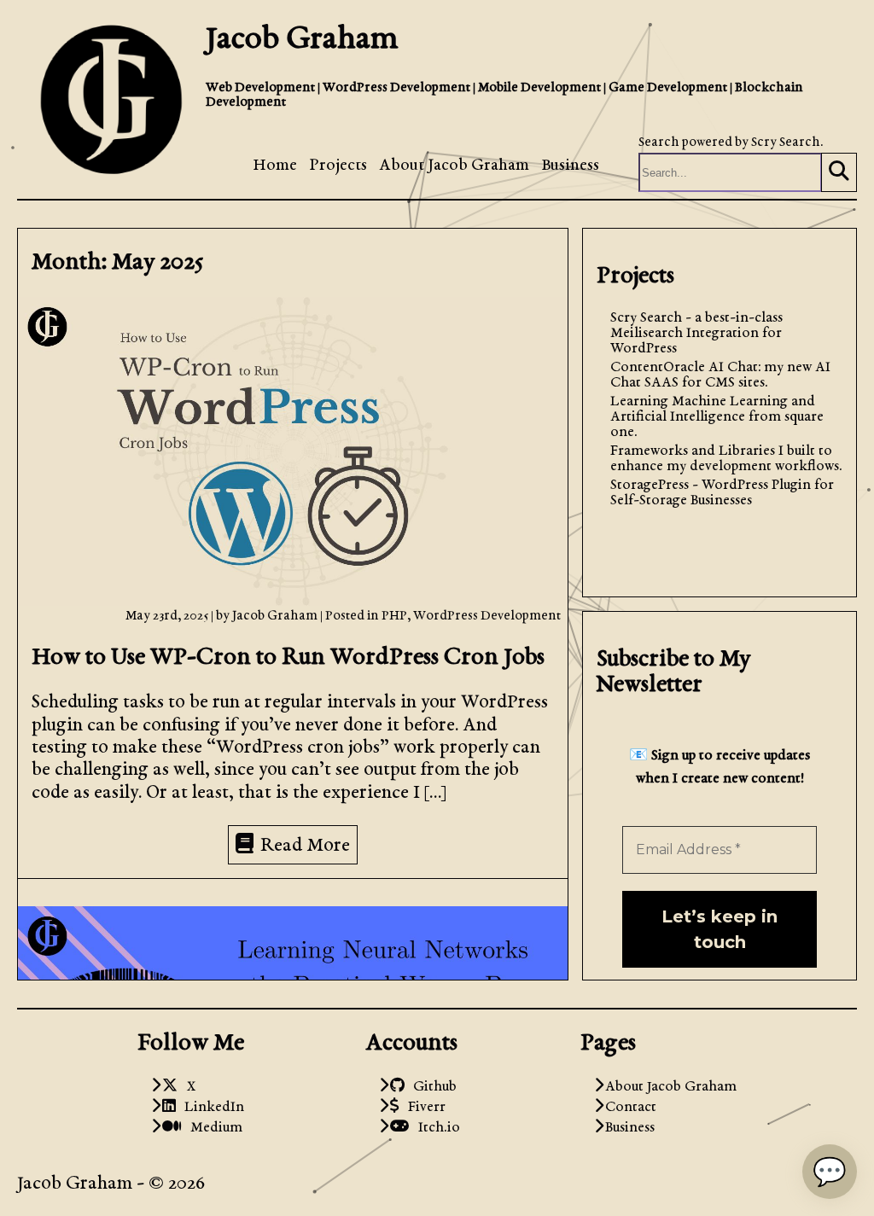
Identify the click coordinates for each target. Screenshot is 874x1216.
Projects (338, 166)
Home (275, 166)
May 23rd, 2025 (168, 616)
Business (570, 166)
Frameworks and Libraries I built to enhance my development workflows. (726, 459)
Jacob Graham (302, 40)
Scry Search (785, 143)
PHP (394, 616)
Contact (630, 1107)
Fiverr (422, 1107)
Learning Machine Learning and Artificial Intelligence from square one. (717, 417)
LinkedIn (210, 1107)
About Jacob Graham (454, 166)
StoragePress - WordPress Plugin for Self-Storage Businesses (722, 493)
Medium (212, 1128)
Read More (305, 846)
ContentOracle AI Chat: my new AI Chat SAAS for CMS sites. (720, 375)
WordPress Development (487, 616)
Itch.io (435, 1128)
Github (431, 1087)
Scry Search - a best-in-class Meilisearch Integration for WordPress (696, 334)
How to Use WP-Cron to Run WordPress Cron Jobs (288, 658)
